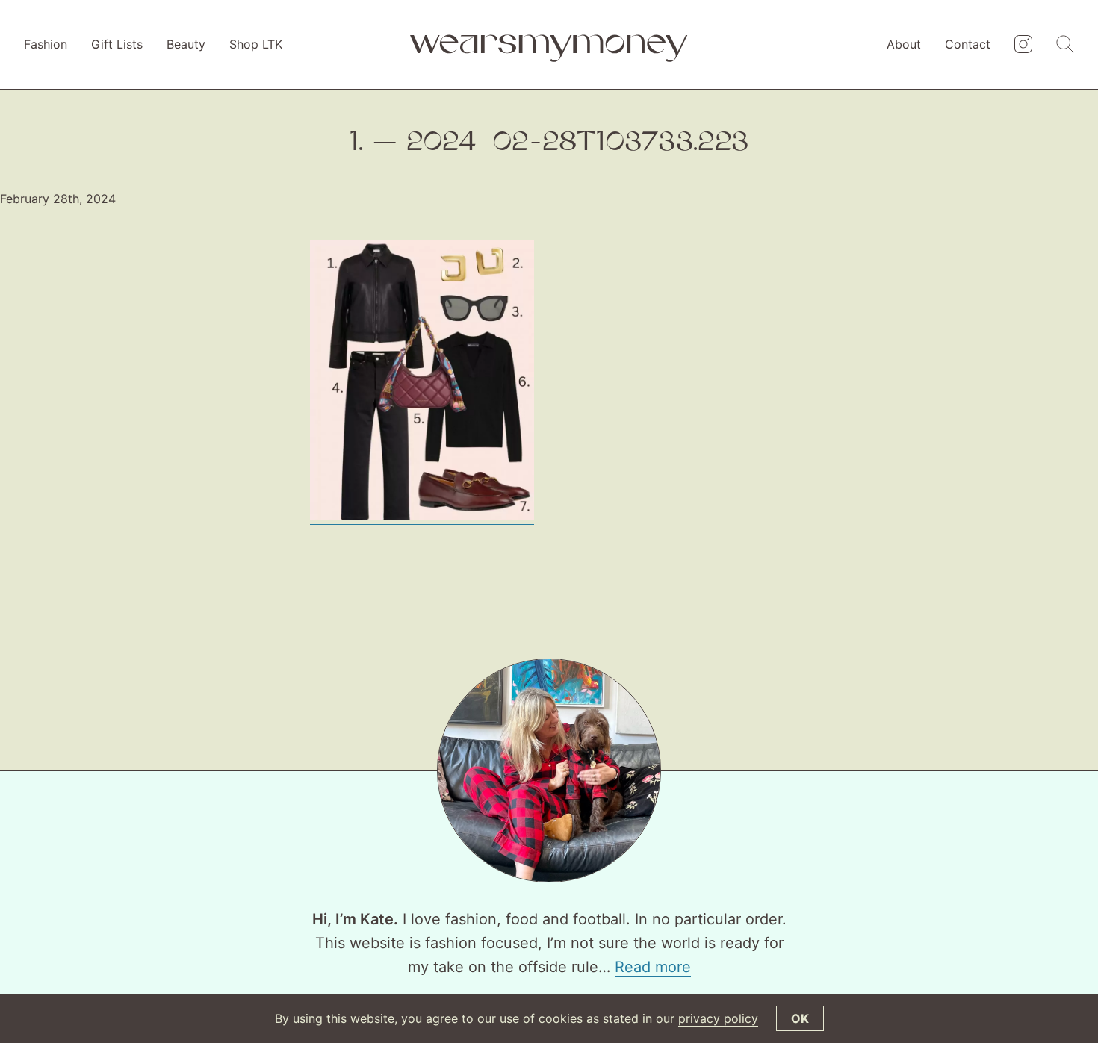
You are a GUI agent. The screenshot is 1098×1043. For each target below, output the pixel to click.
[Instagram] (1023, 45)
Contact (967, 44)
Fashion (45, 44)
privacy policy (718, 1018)
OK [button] (800, 1018)
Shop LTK (255, 44)
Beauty (186, 44)
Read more (653, 967)
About (904, 44)
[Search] (1065, 45)
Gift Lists (117, 44)
